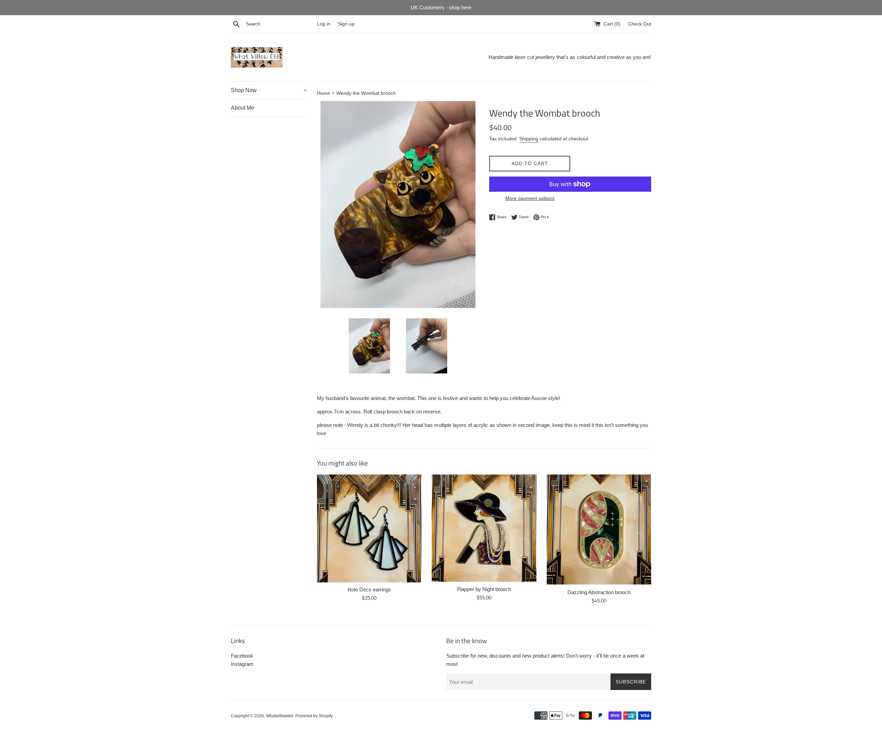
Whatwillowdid (279, 715)
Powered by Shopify (314, 715)
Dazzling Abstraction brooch (598, 592)
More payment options (529, 198)
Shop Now (269, 90)
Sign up (346, 24)
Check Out (639, 24)
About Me (242, 108)
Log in (323, 24)
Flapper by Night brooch (484, 589)
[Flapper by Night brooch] (484, 528)
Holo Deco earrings (369, 589)
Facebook (242, 656)
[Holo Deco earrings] (369, 528)
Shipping (528, 138)
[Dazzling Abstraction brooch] (599, 529)
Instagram (242, 664)
